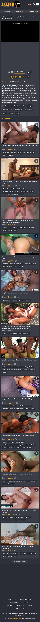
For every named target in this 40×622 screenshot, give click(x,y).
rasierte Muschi (7, 109)
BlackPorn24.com (16, 618)
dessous (16, 194)
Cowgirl (29, 106)
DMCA (30, 605)
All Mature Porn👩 (33, 11)
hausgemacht (32, 553)
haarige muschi (12, 333)
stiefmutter (10, 517)
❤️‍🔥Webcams (6, 11)
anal (10, 227)
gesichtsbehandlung (20, 481)
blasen (5, 155)
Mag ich (9, 72)
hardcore (11, 442)
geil (23, 188)
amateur (22, 227)
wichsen (12, 520)
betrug (24, 553)
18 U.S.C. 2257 (20, 608)
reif (25, 367)
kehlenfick (21, 406)
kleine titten (26, 300)
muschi (9, 406)
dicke (11, 266)
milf (33, 152)
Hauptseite (12, 599)
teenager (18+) (12, 230)
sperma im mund (8, 194)
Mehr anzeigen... (20, 561)
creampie (15, 227)
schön (11, 113)
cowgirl (11, 155)
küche (27, 408)
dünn (4, 517)
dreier (4, 372)
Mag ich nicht (12, 72)
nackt (17, 113)
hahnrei (28, 152)
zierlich (5, 227)
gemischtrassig (20, 442)
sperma (13, 188)
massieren (28, 109)
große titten (6, 152)
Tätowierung (18, 109)
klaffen (15, 406)
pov (25, 520)
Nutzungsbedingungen (15, 605)
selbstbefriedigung (24, 333)
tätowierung (32, 369)
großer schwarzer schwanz (11, 191)
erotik (18, 188)
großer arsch (21, 152)
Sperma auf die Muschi (12, 106)
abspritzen (29, 406)
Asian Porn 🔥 (20, 11)
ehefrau (13, 152)
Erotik (5, 113)
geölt (23, 106)
